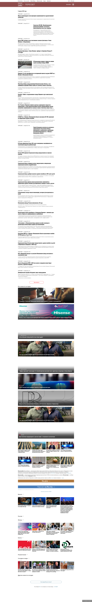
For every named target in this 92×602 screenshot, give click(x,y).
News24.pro (20, 539)
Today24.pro (20, 560)
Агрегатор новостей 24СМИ (46, 491)
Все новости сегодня (24, 286)
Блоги (20, 538)
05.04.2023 (68, 4)
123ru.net (72, 1)
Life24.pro (19, 521)
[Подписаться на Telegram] (69, 1)
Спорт (44, 1)
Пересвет (20, 14)
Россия (20, 516)
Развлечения (22, 554)
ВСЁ (40, 586)
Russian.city (20, 1)
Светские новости (20, 489)
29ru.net (19, 455)
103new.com (68, 473)
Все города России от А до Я (46, 582)
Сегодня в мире (23, 558)
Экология (49, 1)
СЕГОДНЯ (56, 586)
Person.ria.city (39, 1)
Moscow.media (26, 1)
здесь (63, 477)
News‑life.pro (33, 1)
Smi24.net (19, 440)
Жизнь (20, 520)
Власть (20, 494)
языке (52, 477)
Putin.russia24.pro (21, 496)
